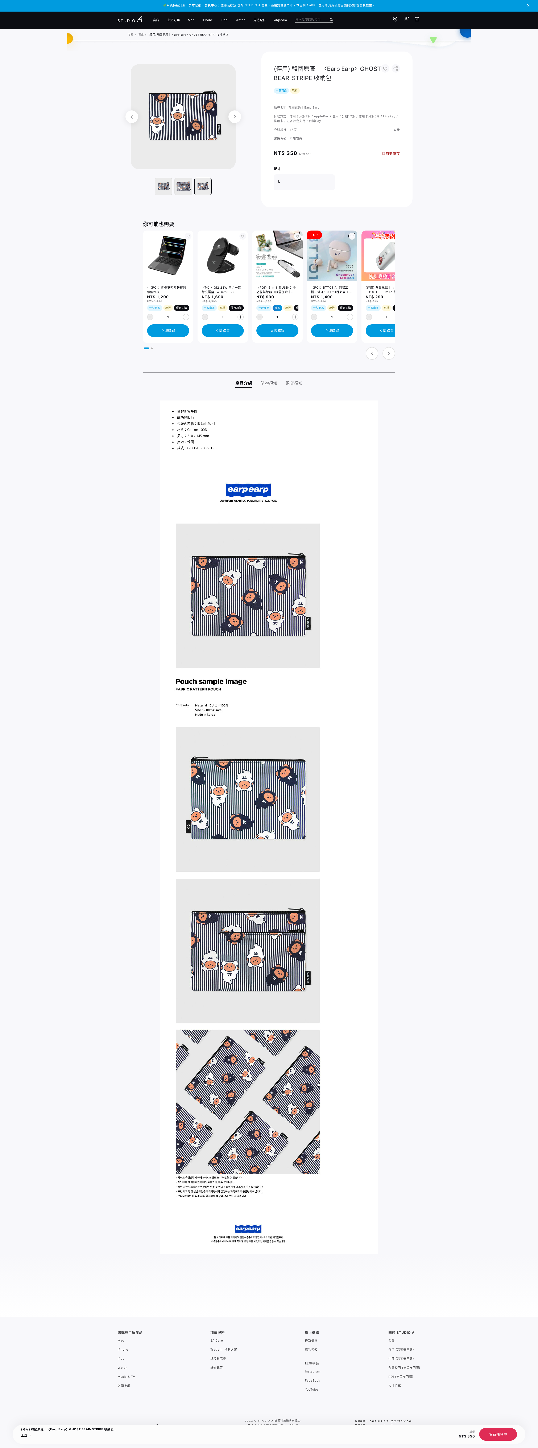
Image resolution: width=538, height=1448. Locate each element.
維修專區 (216, 1367)
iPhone (207, 20)
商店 (156, 20)
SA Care (216, 1340)
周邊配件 (259, 20)
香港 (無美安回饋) (401, 1349)
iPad (224, 20)
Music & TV (126, 1376)
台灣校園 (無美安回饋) (404, 1367)
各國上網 (124, 1385)
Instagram (313, 1371)
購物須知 (311, 1349)
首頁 (131, 34)
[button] (146, 348)
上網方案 (173, 20)
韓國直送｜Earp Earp (304, 107)
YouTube (311, 1389)
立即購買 (168, 331)
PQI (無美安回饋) (400, 1376)
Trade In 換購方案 (223, 1349)
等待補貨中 (498, 1434)
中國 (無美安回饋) (401, 1358)
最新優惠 (311, 1340)
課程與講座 (218, 1358)
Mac (191, 20)
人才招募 (394, 1385)
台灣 (391, 1340)
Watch (240, 20)
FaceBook (312, 1380)
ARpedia (280, 20)
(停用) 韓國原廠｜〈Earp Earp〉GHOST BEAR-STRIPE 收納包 (188, 34)
